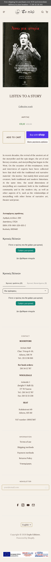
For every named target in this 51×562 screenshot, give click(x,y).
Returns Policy (25, 458)
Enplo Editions (33, 534)
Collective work (26, 106)
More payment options (37, 141)
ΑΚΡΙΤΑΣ (26, 117)
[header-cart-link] (47, 12)
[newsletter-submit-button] (46, 488)
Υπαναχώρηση (25, 463)
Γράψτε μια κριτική (25, 250)
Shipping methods (25, 447)
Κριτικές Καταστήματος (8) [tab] (37, 283)
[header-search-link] (42, 12)
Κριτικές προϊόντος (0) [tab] (14, 283)
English (25, 524)
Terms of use (25, 441)
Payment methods (25, 452)
